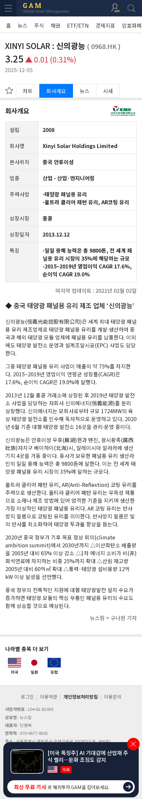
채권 (55, 25)
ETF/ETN (78, 25)
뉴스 (22, 25)
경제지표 (105, 25)
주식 (39, 25)
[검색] (131, 8)
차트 (28, 91)
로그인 (27, 696)
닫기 (133, 744)
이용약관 (48, 696)
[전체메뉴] (8, 8)
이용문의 (112, 696)
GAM (46, 8)
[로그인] (115, 8)
